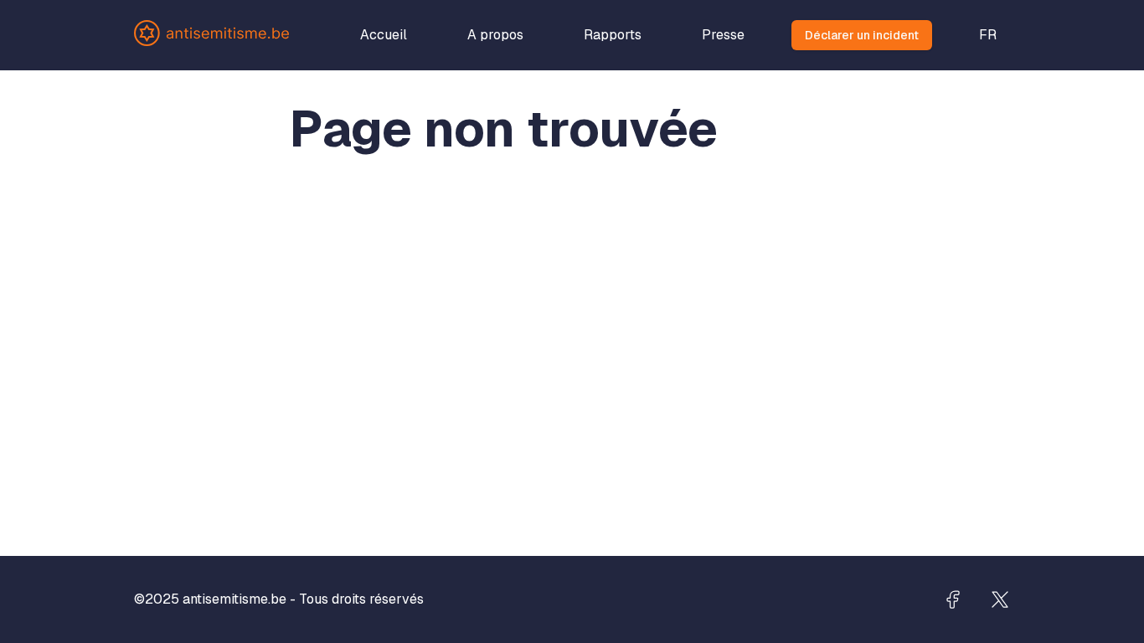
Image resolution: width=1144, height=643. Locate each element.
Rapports (613, 35)
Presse (723, 35)
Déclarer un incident (862, 35)
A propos (495, 35)
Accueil (383, 35)
